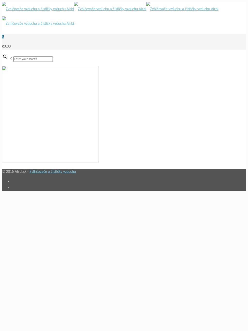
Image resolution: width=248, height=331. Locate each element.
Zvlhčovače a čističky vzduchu (53, 172)
